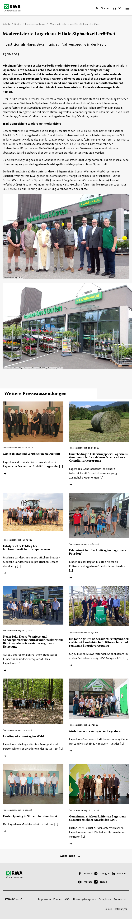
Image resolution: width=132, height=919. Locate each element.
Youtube (88, 881)
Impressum (44, 899)
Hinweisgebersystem (84, 899)
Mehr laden (67, 856)
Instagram (105, 873)
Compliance (105, 899)
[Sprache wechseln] (120, 8)
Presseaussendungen (35, 24)
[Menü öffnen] (127, 8)
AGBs (67, 899)
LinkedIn (121, 873)
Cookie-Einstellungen (115, 908)
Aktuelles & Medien (12, 24)
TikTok (103, 881)
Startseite (13, 8)
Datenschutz (120, 899)
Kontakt (57, 899)
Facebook (89, 873)
